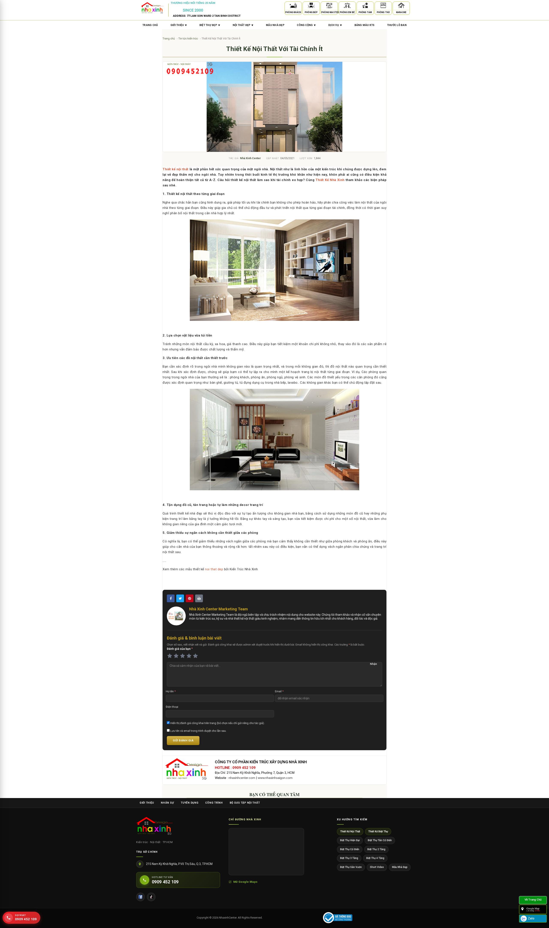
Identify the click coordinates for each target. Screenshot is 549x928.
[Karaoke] (401, 6)
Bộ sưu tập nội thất (245, 802)
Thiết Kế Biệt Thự (378, 831)
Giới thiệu (147, 802)
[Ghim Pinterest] (189, 598)
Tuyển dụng (189, 802)
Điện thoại (172, 706)
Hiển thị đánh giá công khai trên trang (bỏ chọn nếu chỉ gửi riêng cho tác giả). (217, 723)
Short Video (377, 867)
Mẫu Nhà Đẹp (399, 867)
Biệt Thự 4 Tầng (375, 858)
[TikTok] (151, 897)
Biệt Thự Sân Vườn (351, 867)
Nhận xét (373, 664)
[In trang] (199, 598)
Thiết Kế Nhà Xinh (329, 180)
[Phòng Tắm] (365, 6)
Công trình (214, 802)
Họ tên (171, 691)
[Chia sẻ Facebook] (171, 598)
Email (279, 691)
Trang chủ (150, 25)
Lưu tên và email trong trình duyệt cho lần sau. (198, 730)
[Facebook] (140, 897)
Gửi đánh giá (183, 740)
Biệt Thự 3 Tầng (349, 858)
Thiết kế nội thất (176, 169)
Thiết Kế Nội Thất (350, 831)
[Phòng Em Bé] (347, 6)
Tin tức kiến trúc (188, 38)
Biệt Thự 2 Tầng (376, 849)
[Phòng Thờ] (383, 6)
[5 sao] (195, 656)
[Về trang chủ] (533, 900)
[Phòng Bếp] (311, 6)
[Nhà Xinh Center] (154, 826)
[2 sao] (176, 656)
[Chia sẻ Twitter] (180, 598)
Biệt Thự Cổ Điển (349, 849)
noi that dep (214, 569)
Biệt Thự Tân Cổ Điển (380, 840)
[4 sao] (189, 656)
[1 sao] (169, 656)
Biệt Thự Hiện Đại (350, 840)
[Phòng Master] (329, 6)
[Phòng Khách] (293, 6)
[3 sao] (182, 656)
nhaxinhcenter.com (242, 778)
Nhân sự (167, 802)
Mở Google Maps (245, 881)
